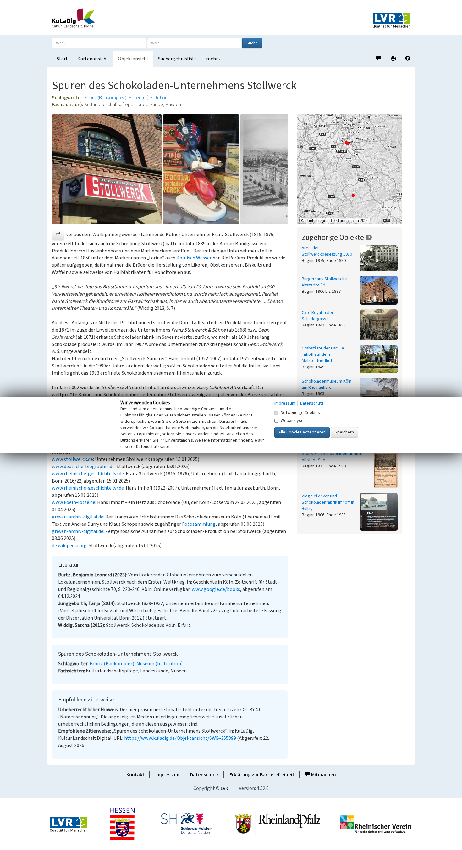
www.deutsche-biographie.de (83, 466)
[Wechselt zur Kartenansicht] (353, 169)
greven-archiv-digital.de (77, 516)
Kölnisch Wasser (194, 257)
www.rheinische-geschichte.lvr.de (88, 473)
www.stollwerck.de (72, 459)
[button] (58, 235)
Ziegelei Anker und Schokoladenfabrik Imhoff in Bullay (328, 502)
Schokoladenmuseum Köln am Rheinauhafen (326, 384)
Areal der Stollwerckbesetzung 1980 (327, 251)
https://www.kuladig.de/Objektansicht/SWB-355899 (180, 738)
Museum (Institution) (149, 97)
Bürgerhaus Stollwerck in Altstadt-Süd (325, 282)
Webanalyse (292, 420)
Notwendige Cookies (300, 413)
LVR (224, 788)
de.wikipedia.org (69, 545)
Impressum (167, 774)
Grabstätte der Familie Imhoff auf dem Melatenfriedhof (323, 354)
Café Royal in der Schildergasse (317, 315)
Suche (252, 43)
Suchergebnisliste (177, 58)
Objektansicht (133, 58)
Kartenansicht (92, 58)
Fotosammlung (199, 524)
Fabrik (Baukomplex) (105, 97)
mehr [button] (212, 58)
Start (62, 58)
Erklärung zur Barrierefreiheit (261, 774)
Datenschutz (204, 774)
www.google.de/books (216, 589)
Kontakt (135, 774)
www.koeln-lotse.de (73, 502)
